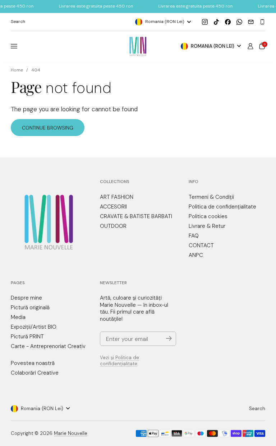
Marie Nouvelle (70, 433)
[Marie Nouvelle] (138, 46)
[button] (262, 46)
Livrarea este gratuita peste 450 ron (88, 6)
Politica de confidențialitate (119, 361)
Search (257, 408)
